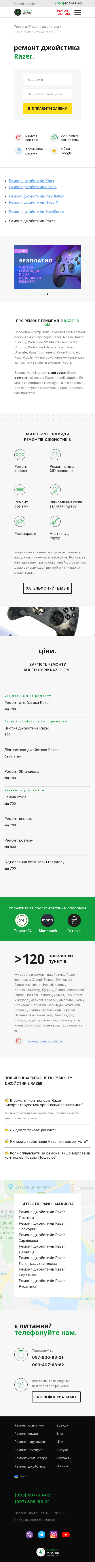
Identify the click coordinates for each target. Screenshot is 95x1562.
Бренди (62, 1425)
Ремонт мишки (26, 1433)
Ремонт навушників (29, 1442)
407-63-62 (73, 3)
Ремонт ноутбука (28, 1450)
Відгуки (62, 1450)
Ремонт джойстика (30, 1466)
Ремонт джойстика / (45, 26)
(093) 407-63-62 (32, 1495)
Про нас (62, 1466)
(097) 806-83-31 (32, 1501)
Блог (60, 1433)
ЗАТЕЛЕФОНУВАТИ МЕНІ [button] (56, 1397)
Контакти (63, 1458)
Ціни (59, 1442)
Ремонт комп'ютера (30, 1458)
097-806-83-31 (47, 1357)
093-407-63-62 (48, 1365)
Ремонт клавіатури (29, 1425)
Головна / (21, 26)
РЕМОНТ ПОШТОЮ (62, 12)
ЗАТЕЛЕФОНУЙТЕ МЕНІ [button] (47, 588)
